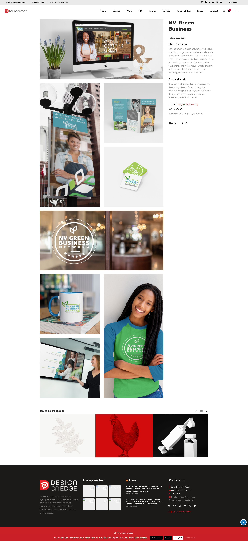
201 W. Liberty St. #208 (60, 2)
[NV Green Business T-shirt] (134, 336)
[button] (89, 491)
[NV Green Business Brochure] (134, 113)
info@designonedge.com (181, 490)
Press (133, 480)
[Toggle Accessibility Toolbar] (243, 522)
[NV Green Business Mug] (70, 304)
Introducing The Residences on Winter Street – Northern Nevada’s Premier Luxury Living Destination (144, 488)
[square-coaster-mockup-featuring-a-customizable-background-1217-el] (134, 177)
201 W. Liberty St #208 (180, 487)
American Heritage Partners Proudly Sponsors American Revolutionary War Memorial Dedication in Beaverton (144, 501)
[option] (66, 435)
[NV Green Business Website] (101, 49)
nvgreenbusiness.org (188, 104)
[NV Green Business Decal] (101, 240)
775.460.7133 (176, 494)
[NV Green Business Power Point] (70, 368)
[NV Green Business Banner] (70, 145)
